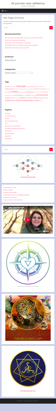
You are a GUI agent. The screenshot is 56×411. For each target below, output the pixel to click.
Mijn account (8, 131)
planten (32, 95)
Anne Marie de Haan (10, 116)
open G (29, 95)
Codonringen (33, 86)
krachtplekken (29, 92)
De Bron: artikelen (8, 190)
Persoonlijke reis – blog (9, 187)
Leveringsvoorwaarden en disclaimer (15, 128)
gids (30, 286)
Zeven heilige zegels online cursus (28, 390)
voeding (34, 98)
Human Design (42, 88)
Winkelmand (8, 138)
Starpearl (23, 98)
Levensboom (39, 92)
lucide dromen (45, 92)
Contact (7, 118)
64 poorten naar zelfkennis (28, 3)
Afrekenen (8, 113)
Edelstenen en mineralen (10, 197)
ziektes (41, 100)
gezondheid (35, 88)
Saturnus (12, 97)
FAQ (6, 123)
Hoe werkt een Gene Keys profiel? (28, 177)
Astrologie (21, 86)
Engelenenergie (9, 89)
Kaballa (14, 92)
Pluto (35, 95)
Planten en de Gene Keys (10, 192)
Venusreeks (29, 98)
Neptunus (24, 95)
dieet (43, 86)
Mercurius (12, 95)
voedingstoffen (41, 97)
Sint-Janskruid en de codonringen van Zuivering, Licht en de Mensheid (24, 37)
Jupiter (9, 92)
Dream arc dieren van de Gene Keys (12, 200)
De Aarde (37, 86)
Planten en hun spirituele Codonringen (15, 40)
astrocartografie (13, 86)
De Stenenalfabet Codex (11, 121)
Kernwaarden (20, 92)
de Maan (40, 86)
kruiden (35, 92)
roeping (7, 98)
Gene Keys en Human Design (12, 126)
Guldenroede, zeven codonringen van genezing (18, 42)
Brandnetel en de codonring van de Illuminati (17, 47)
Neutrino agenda (9, 133)
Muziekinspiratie (18, 95)
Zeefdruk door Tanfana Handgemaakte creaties (22, 100)
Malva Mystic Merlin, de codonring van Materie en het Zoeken (21, 45)
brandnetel (28, 86)
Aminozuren (7, 86)
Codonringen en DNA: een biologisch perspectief (16, 195)
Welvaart (46, 97)
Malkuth (6, 95)
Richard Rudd (42, 95)
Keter (24, 92)
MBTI (9, 95)
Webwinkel (8, 136)
